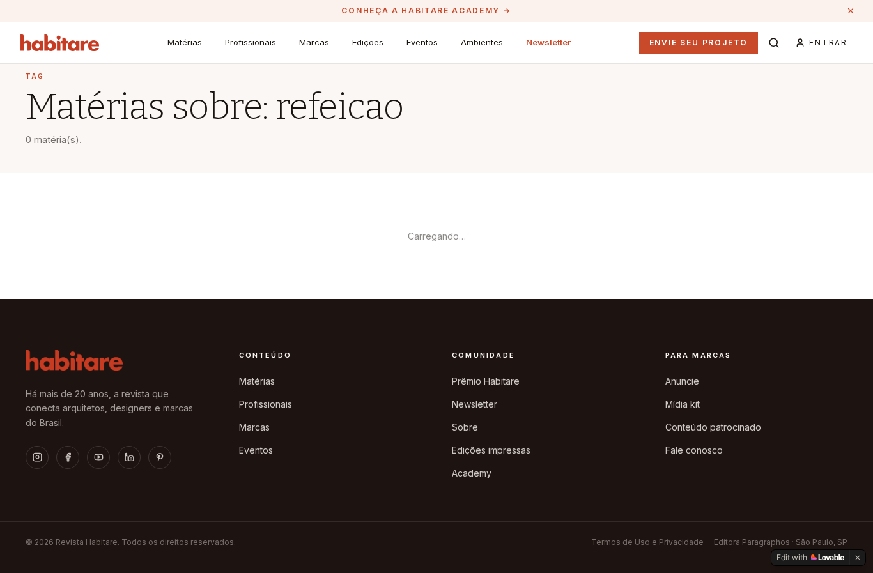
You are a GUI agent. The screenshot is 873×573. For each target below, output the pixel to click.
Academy (471, 473)
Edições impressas (491, 450)
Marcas (314, 42)
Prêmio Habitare (486, 381)
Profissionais (250, 42)
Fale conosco (694, 450)
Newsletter (548, 42)
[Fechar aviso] (851, 11)
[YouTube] (98, 457)
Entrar (828, 42)
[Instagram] (37, 457)
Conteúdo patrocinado (713, 427)
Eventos (422, 42)
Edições (367, 42)
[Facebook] (67, 457)
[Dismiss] (857, 557)
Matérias (184, 42)
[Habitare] (59, 42)
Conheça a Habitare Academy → (426, 10)
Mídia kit (682, 404)
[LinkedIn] (129, 457)
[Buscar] (774, 43)
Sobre (465, 427)
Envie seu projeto (698, 42)
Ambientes (482, 42)
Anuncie (682, 381)
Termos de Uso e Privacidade (647, 542)
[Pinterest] (159, 457)
